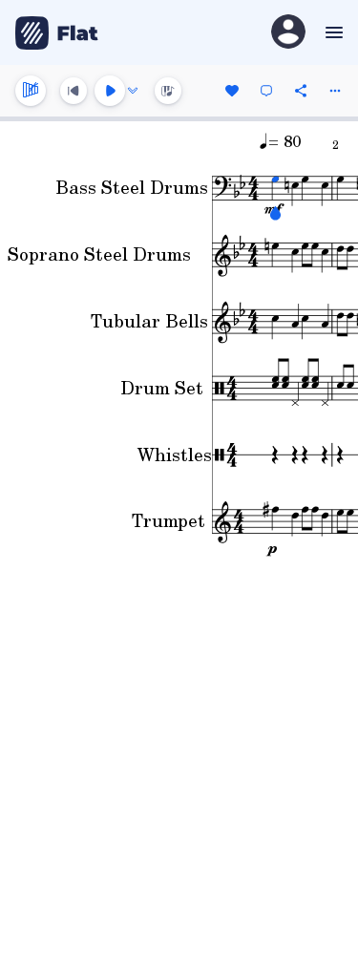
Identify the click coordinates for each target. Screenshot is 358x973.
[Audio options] (132, 90)
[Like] (232, 91)
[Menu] (332, 32)
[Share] (300, 90)
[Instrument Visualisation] (168, 90)
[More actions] (335, 90)
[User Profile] (288, 33)
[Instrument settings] (30, 90)
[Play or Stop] (110, 90)
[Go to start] (73, 90)
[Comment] (266, 91)
